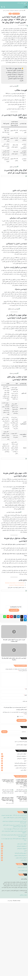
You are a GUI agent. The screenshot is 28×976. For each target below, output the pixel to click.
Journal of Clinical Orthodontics (16, 585)
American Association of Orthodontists (14, 583)
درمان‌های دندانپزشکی (14, 10)
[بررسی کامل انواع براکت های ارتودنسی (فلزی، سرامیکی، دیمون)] (21, 792)
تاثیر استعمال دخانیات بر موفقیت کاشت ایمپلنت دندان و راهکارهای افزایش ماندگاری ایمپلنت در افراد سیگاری (21, 782)
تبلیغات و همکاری (23, 895)
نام (26, 689)
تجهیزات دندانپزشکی (21, 758)
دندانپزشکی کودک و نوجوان (20, 765)
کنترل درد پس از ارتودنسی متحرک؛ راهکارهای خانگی (7, 780)
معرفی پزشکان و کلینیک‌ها (20, 763)
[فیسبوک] (25, 616)
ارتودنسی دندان (6, 10)
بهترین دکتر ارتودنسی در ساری (21, 741)
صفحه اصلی (21, 10)
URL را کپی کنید (14, 610)
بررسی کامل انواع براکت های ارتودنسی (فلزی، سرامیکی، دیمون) (21, 798)
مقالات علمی (23, 770)
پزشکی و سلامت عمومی (21, 768)
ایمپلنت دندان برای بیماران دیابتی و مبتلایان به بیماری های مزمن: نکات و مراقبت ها (7, 799)
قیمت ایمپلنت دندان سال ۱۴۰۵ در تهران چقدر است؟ (15, 829)
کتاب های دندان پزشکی (22, 867)
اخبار (10, 13)
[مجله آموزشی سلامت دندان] (21, 3)
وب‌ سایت (25, 701)
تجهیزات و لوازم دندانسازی (22, 744)
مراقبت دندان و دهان (21, 754)
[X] (21, 616)
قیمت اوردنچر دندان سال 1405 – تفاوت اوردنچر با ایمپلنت (13, 815)
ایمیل (25, 695)
